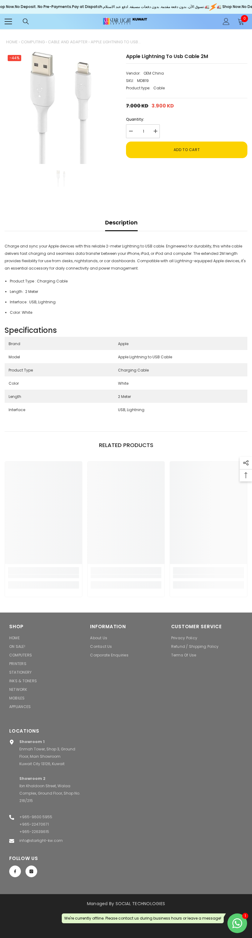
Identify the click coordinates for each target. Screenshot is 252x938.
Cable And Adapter (68, 42)
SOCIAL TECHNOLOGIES (140, 904)
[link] (43, 576)
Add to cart (187, 149)
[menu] (8, 21)
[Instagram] (31, 871)
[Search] (26, 21)
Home (12, 42)
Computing (33, 42)
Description (121, 222)
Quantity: (135, 119)
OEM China (154, 73)
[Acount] (226, 21)
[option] (61, 108)
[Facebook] (15, 871)
